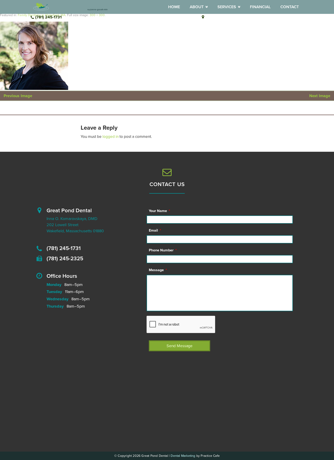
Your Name (159, 211)
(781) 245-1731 (48, 17)
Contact (289, 6)
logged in (110, 136)
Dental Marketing (183, 456)
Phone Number (163, 250)
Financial (260, 6)
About (197, 6)
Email (155, 230)
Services (226, 6)
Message (158, 270)
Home (174, 6)
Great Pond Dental (69, 210)
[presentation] (181, 325)
